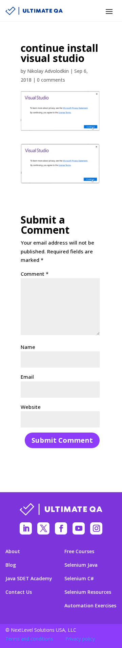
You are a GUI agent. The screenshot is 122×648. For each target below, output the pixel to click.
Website (31, 406)
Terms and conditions (29, 638)
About (12, 551)
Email (27, 376)
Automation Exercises (90, 605)
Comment (34, 273)
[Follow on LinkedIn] (26, 528)
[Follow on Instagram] (96, 528)
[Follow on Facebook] (61, 528)
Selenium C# (79, 578)
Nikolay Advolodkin (48, 71)
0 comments (51, 80)
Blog (10, 565)
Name (28, 346)
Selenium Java (81, 565)
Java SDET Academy (28, 578)
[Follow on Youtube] (79, 528)
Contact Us (18, 592)
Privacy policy (80, 638)
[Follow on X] (43, 528)
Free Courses (79, 551)
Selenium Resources (87, 592)
